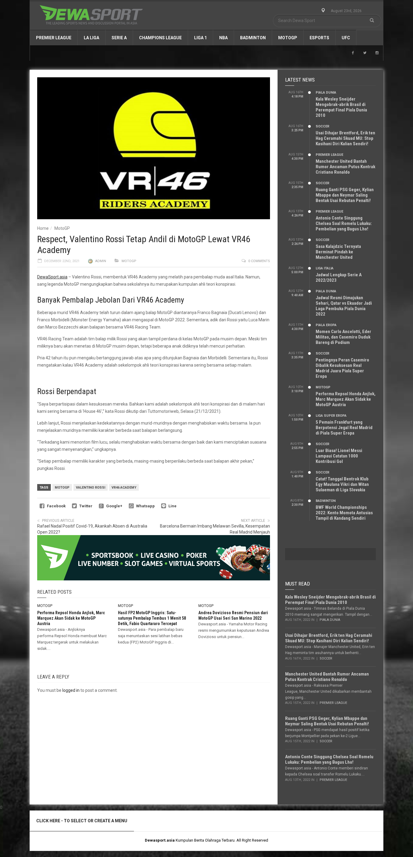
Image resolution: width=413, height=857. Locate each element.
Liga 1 (200, 37)
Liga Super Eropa (331, 416)
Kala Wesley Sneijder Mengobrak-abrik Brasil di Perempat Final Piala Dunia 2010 (341, 107)
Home (43, 228)
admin (100, 261)
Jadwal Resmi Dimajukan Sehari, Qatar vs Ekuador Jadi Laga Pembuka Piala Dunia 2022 (344, 306)
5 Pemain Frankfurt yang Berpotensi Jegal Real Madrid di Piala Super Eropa (344, 427)
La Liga (91, 37)
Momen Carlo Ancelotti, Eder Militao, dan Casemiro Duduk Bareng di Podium (343, 337)
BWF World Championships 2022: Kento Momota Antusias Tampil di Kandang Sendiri (344, 513)
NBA (223, 37)
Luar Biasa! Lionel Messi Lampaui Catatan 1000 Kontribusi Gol (339, 456)
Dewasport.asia (160, 840)
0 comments (259, 261)
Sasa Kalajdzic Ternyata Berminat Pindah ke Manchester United (338, 252)
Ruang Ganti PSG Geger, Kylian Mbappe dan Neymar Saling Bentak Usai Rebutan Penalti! (345, 195)
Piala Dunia (326, 93)
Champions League (160, 37)
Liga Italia (324, 268)
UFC (346, 37)
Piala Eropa (326, 325)
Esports (319, 37)
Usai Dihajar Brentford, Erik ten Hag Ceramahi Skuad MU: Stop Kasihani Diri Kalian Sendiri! (345, 138)
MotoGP (287, 37)
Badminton (253, 37)
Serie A (119, 37)
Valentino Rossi (90, 487)
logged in (71, 690)
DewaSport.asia (52, 276)
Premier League (53, 37)
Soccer (322, 126)
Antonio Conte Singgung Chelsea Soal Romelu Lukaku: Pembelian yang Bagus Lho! (344, 223)
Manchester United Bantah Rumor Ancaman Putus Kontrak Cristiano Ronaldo (345, 167)
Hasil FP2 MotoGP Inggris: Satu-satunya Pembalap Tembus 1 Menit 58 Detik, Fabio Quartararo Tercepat (152, 618)
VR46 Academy (124, 487)
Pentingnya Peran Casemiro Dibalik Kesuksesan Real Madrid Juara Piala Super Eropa (342, 368)
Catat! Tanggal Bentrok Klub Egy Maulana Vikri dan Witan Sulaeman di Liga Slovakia (342, 484)
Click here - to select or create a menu (81, 820)
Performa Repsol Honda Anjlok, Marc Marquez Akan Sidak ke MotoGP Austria (71, 618)
